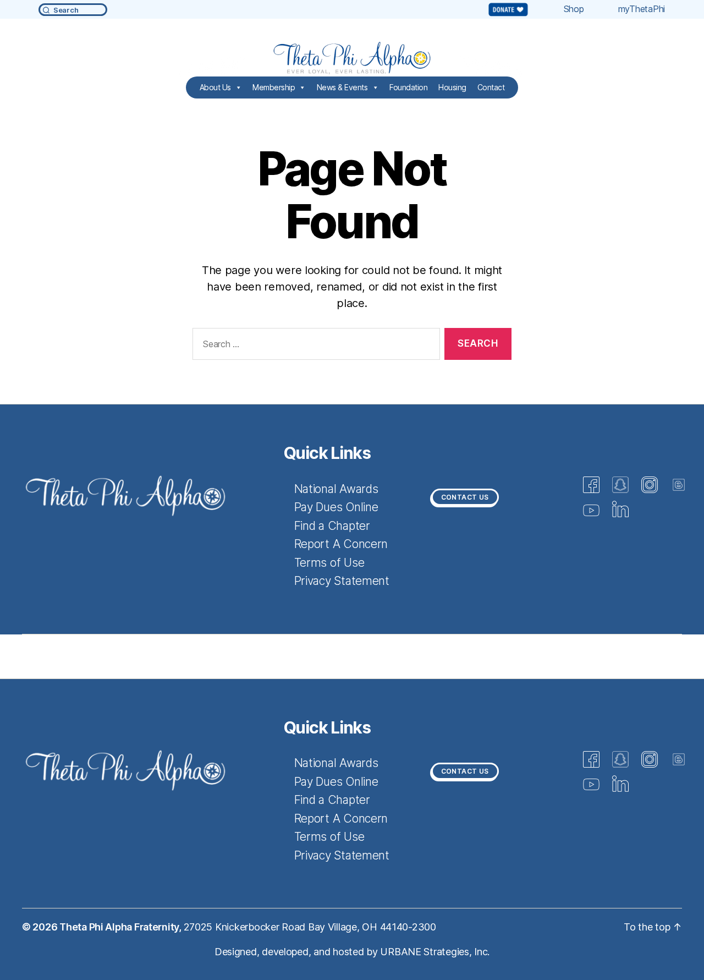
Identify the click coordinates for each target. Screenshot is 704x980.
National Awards (336, 489)
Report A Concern (341, 544)
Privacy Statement (341, 581)
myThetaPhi (641, 8)
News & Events (342, 87)
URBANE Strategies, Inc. (435, 951)
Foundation (408, 87)
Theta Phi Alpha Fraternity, (121, 927)
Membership (273, 87)
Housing (452, 87)
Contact (491, 87)
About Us (215, 87)
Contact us (465, 497)
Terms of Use (329, 563)
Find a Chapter (332, 526)
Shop (574, 8)
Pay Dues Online (336, 507)
